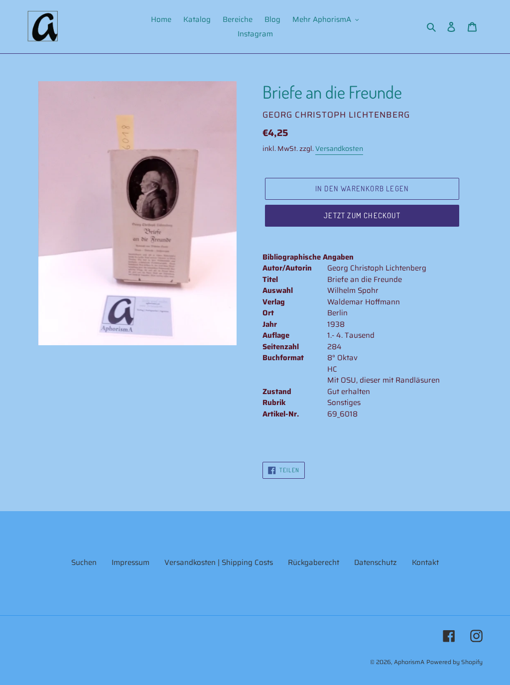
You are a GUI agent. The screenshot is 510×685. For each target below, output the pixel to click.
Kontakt (425, 562)
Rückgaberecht (313, 562)
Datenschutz (375, 562)
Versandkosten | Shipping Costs (218, 562)
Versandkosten (339, 148)
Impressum (130, 562)
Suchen (84, 562)
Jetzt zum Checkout (362, 215)
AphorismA (409, 662)
